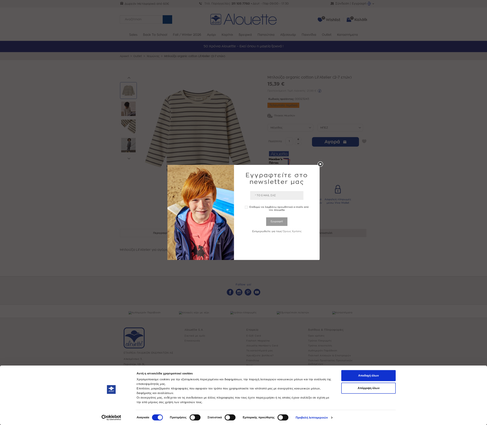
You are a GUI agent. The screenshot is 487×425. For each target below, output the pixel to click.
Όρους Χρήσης (292, 231)
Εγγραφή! (277, 221)
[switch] (195, 417)
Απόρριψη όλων (369, 388)
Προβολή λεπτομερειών (312, 417)
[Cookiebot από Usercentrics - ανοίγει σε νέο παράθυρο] (111, 417)
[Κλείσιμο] (320, 164)
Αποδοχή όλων (368, 375)
